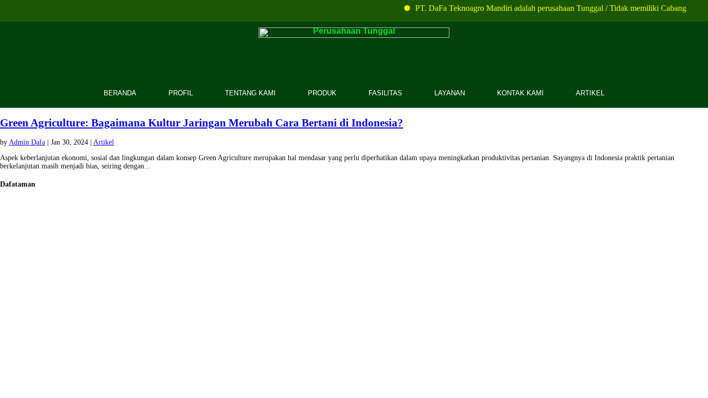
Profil (180, 93)
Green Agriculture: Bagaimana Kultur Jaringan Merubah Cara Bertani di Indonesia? (201, 123)
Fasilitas (385, 93)
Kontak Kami (520, 93)
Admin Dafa (27, 142)
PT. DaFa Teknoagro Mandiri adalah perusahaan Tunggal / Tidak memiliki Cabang (547, 8)
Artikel (590, 93)
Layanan (449, 93)
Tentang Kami (250, 93)
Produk (322, 93)
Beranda (120, 93)
